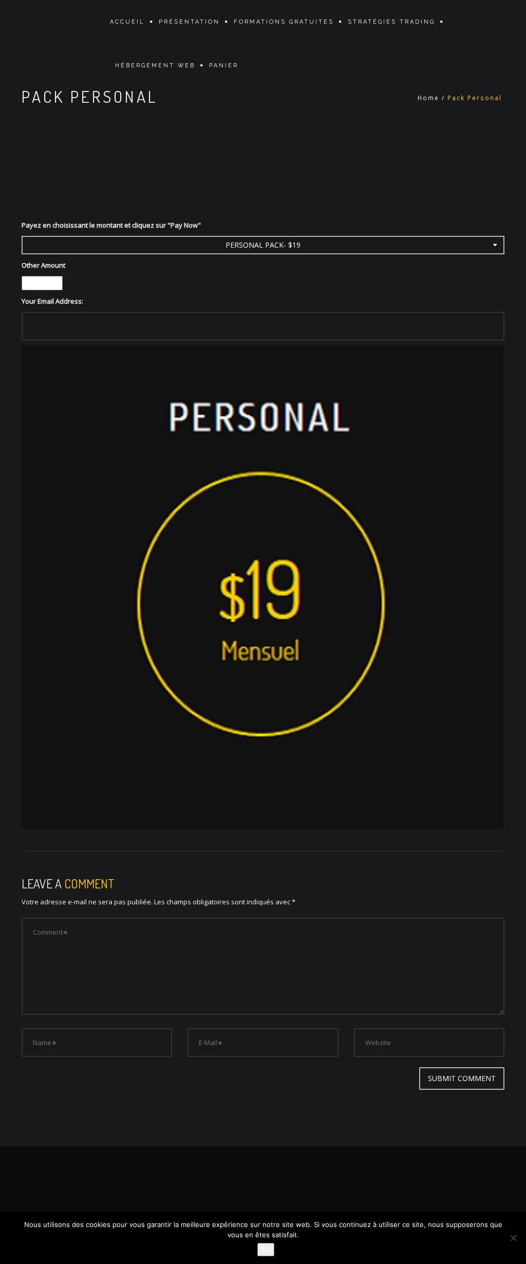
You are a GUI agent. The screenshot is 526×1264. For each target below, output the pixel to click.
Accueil (127, 21)
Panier (223, 65)
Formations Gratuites (284, 21)
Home (428, 98)
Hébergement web (155, 65)
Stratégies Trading (391, 21)
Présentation (189, 21)
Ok (265, 1250)
